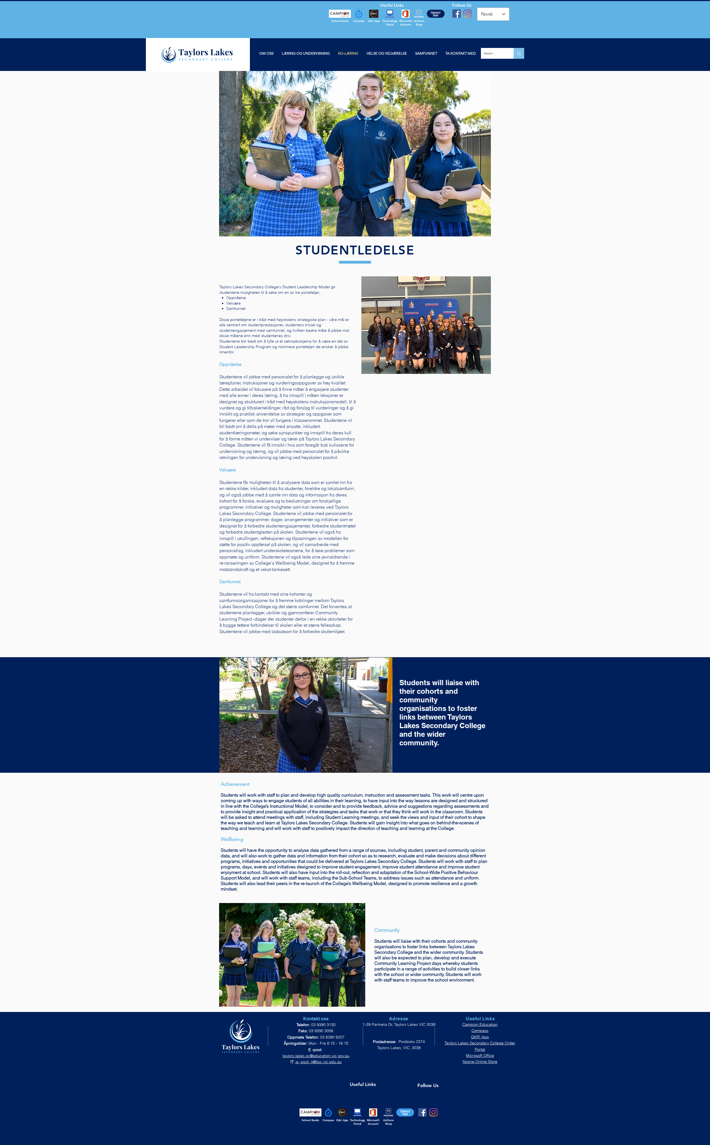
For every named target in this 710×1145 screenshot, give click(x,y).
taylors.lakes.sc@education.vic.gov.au (316, 1055)
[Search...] (519, 53)
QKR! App (480, 1036)
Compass (479, 1030)
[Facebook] (456, 13)
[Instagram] (467, 13)
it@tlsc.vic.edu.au (326, 1061)
